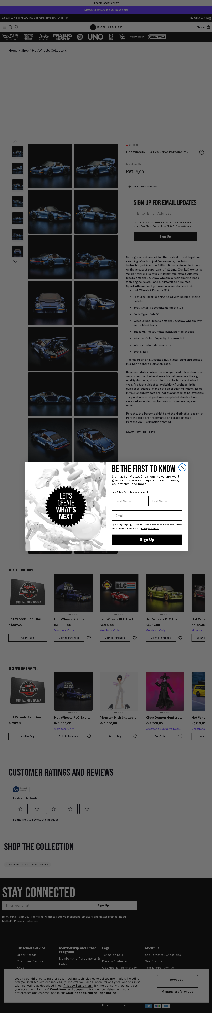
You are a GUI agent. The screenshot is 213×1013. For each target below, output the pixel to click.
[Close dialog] (182, 467)
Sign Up (147, 539)
